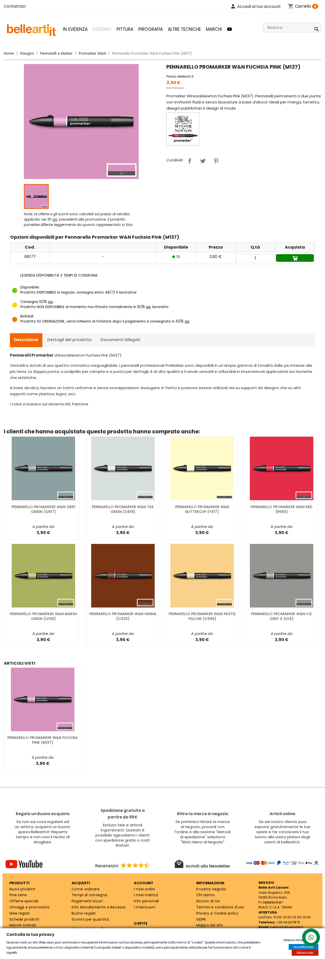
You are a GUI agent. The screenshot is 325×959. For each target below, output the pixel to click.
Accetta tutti (303, 947)
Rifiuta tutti (305, 952)
